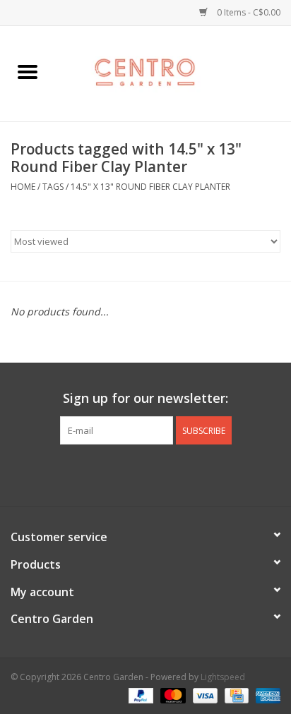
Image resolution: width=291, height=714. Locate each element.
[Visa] (204, 695)
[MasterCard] (171, 695)
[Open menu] (27, 71)
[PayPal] (139, 695)
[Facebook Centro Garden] (107, 473)
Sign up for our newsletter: (145, 398)
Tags (53, 187)
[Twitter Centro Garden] (132, 473)
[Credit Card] (235, 695)
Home (23, 187)
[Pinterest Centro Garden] (158, 473)
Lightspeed (223, 677)
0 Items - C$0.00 (247, 12)
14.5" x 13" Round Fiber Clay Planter (150, 187)
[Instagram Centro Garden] (183, 473)
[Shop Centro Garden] (173, 72)
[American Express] (265, 695)
